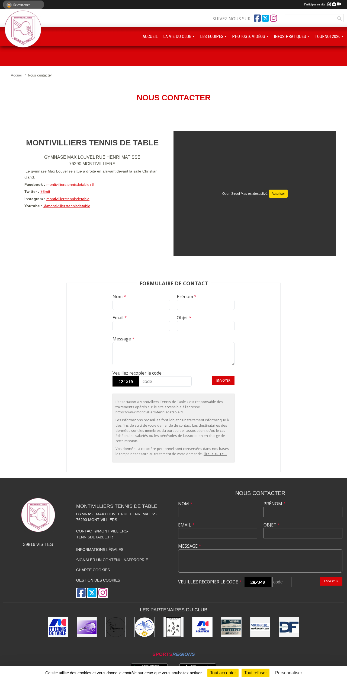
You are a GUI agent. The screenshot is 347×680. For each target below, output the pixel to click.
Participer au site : (315, 4)
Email (120, 318)
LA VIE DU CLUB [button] (177, 36)
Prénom (187, 296)
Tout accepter (223, 673)
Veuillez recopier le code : (138, 373)
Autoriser (278, 194)
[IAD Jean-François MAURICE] (231, 627)
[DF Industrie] (289, 627)
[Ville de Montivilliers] (115, 627)
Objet (184, 318)
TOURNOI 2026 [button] (327, 36)
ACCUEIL (150, 36)
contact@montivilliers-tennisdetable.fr (102, 534)
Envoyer (223, 380)
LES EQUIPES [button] (211, 36)
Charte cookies (93, 570)
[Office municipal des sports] (173, 627)
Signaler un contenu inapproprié (112, 560)
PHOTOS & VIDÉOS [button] (248, 36)
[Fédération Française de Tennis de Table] (58, 627)
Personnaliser (288, 673)
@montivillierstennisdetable (66, 206)
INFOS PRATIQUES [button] (290, 36)
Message (123, 339)
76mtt (45, 191)
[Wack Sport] (260, 627)
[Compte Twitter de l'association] (265, 18)
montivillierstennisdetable (67, 199)
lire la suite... (215, 453)
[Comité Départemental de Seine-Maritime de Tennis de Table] (144, 627)
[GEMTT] (87, 627)
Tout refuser (255, 673)
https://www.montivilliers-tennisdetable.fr (149, 412)
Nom (119, 296)
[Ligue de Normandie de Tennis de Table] (202, 627)
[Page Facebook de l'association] (257, 18)
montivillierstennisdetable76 (70, 184)
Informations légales (99, 549)
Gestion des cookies (98, 580)
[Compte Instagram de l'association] (273, 18)
